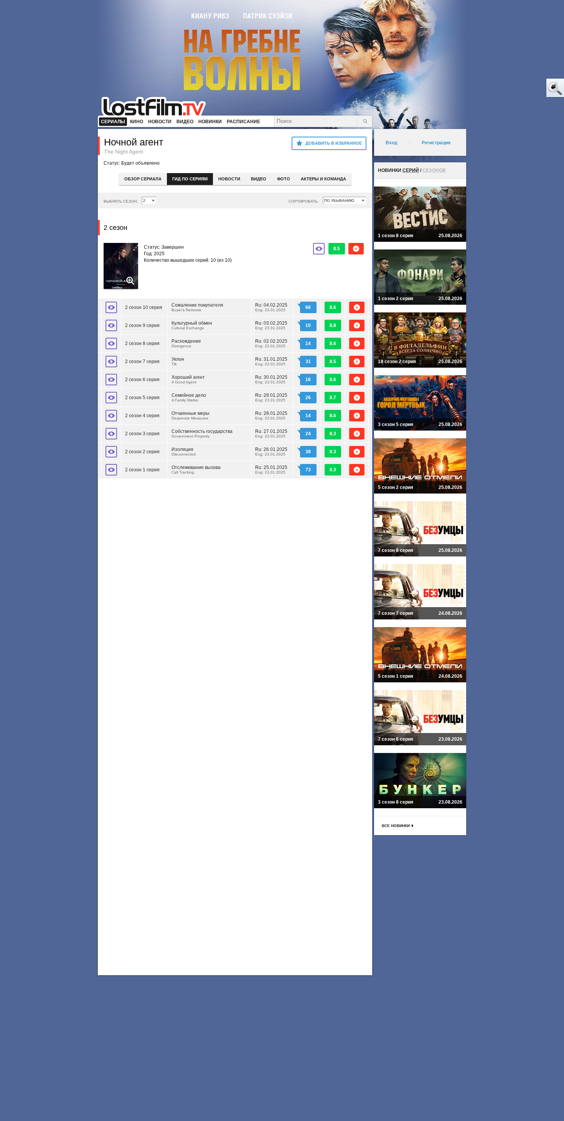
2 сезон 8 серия (142, 343)
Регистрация (436, 142)
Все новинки (396, 825)
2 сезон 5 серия (142, 397)
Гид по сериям (190, 179)
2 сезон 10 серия (143, 307)
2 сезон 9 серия (142, 325)
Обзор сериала (143, 179)
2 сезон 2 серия (142, 451)
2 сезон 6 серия (142, 379)
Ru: (271, 307)
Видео (258, 179)
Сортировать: (304, 201)
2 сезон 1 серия (142, 469)
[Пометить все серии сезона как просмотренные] (319, 248)
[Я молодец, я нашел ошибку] (525, 88)
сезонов (434, 170)
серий (410, 170)
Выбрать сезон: (121, 201)
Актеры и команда (323, 179)
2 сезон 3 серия (142, 433)
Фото (283, 179)
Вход (391, 142)
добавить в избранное (333, 143)
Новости (229, 179)
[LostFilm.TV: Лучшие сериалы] (157, 105)
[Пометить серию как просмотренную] (111, 307)
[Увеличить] (121, 267)
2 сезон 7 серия (142, 361)
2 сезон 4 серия (142, 415)
